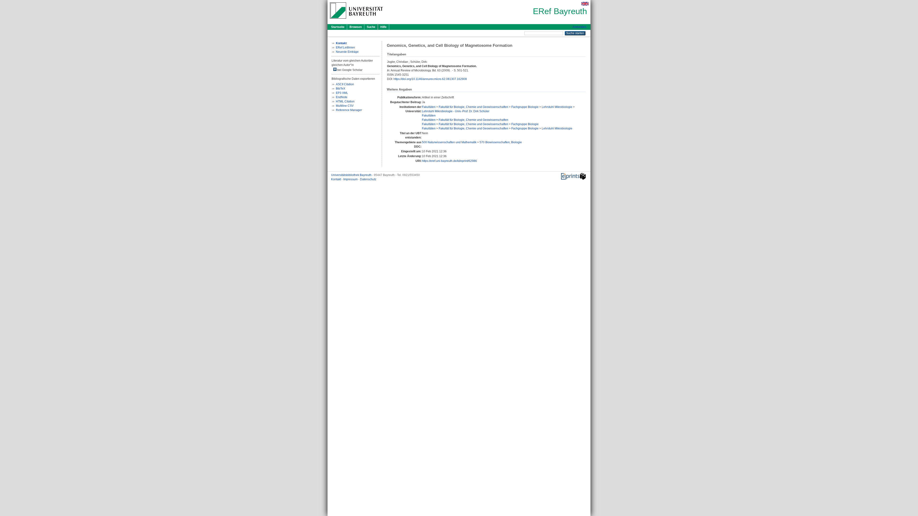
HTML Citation (345, 101)
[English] (585, 3)
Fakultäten (429, 107)
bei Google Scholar (349, 70)
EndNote (341, 97)
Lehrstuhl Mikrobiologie (557, 107)
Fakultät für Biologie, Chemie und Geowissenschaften (473, 107)
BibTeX (340, 88)
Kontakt (336, 179)
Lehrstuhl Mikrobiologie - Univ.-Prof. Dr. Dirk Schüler (455, 111)
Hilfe (383, 27)
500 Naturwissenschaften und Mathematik (449, 142)
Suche (371, 27)
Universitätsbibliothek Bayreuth (351, 175)
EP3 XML (342, 93)
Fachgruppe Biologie (525, 107)
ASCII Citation (345, 84)
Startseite (337, 27)
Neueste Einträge (347, 51)
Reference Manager (349, 110)
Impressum (350, 179)
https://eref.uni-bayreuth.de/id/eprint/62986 (449, 161)
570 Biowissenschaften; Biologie (501, 142)
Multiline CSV (345, 105)
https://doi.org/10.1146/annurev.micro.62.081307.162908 (430, 79)
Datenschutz (368, 179)
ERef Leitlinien (345, 47)
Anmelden (579, 27)
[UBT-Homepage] (356, 20)
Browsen (356, 27)
